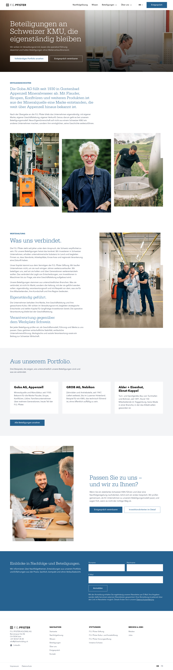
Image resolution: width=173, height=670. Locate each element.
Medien (132, 631)
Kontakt (53, 654)
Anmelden (98, 588)
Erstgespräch (156, 5)
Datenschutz (27, 666)
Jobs (130, 635)
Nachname (131, 563)
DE (141, 5)
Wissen (95, 5)
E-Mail (91, 575)
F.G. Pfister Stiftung (96, 631)
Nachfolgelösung (80, 5)
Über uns (125, 5)
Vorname (92, 563)
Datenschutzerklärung (145, 600)
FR (162, 666)
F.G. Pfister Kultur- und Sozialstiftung (103, 635)
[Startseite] (16, 5)
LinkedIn (16, 645)
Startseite (53, 631)
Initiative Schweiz (96, 643)
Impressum (14, 666)
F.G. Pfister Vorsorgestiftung (100, 639)
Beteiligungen (108, 5)
